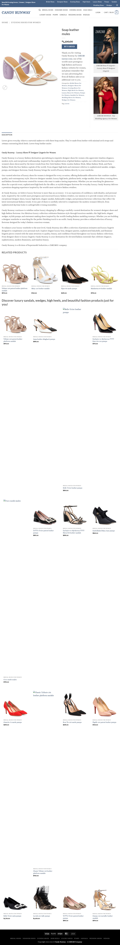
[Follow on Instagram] (117, 5)
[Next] (118, 277)
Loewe (67, 103)
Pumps (106, 2)
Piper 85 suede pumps (69, 288)
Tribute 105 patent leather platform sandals (14, 289)
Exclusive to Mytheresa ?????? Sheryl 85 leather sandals (73, 532)
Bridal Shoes (50, 2)
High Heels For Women (76, 90)
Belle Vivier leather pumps (72, 488)
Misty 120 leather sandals (40, 288)
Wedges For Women (68, 100)
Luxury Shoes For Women (70, 93)
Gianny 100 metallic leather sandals (103, 917)
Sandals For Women (77, 95)
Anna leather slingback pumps (44, 339)
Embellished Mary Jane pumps (104, 531)
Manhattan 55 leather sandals (101, 288)
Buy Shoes (69, 46)
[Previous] (2, 277)
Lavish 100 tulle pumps (41, 916)
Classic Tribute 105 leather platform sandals (42, 872)
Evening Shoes (75, 2)
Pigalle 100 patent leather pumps (104, 722)
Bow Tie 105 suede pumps (72, 722)
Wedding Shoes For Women (71, 97)
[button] (40, 10)
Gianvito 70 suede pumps (13, 722)
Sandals (114, 2)
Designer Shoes (62, 2)
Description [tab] (7, 135)
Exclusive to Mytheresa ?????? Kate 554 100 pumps (103, 340)
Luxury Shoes (97, 2)
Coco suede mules (10, 680)
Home (5, 22)
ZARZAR (72, 942)
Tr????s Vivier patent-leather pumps (73, 917)
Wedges (109, 5)
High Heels (86, 2)
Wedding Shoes (98, 5)
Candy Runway (16, 12)
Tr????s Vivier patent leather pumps (43, 532)
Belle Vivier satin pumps (12, 916)
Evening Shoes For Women (26, 22)
